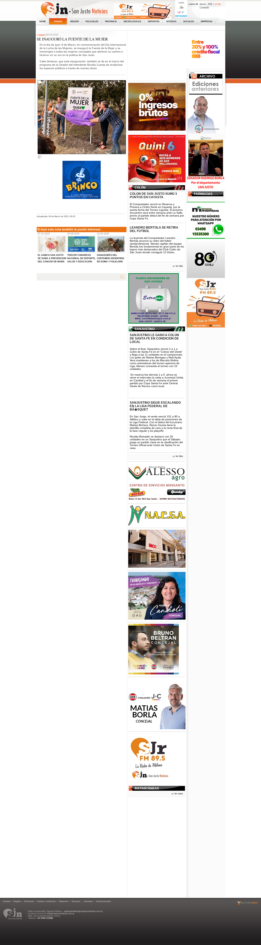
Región (74, 21)
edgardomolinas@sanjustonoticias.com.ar (83, 911)
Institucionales (103, 901)
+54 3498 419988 (45, 918)
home (42, 21)
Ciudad (58, 21)
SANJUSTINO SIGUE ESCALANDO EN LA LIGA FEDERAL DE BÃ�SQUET (155, 406)
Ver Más (179, 266)
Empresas (206, 21)
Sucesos (171, 21)
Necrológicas (132, 21)
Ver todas (178, 793)
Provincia (111, 21)
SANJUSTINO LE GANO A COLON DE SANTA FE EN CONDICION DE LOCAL (154, 338)
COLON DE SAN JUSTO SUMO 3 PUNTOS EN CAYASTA (153, 195)
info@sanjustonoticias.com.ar (60, 913)
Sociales (188, 21)
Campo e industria (46, 901)
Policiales (92, 21)
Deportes (153, 21)
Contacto (204, 7)
